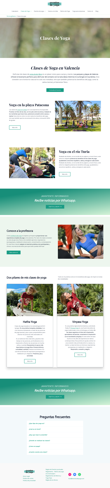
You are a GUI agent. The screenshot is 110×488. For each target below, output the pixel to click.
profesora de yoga (16, 236)
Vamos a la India (53, 11)
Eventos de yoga (39, 11)
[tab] (55, 423)
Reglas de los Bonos (52, 480)
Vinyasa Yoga (75, 328)
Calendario (15, 11)
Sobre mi (90, 11)
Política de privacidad (29, 480)
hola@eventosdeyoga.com (76, 478)
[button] (30, 11)
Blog (97, 11)
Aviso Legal (26, 476)
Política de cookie (28, 478)
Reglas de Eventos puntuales (54, 469)
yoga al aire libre (36, 74)
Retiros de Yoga (65, 11)
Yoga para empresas (78, 11)
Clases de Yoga (25, 11)
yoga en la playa (22, 110)
